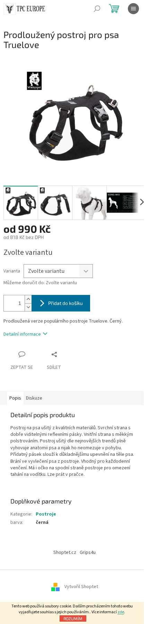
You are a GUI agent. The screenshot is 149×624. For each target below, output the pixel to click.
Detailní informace (22, 334)
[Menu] (133, 9)
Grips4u (88, 552)
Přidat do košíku (65, 303)
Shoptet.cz (64, 552)
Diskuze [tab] (34, 398)
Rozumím (72, 618)
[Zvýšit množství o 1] (28, 299)
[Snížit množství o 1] (28, 307)
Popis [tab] (15, 398)
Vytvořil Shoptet (81, 586)
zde (120, 612)
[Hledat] (97, 9)
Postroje (46, 514)
